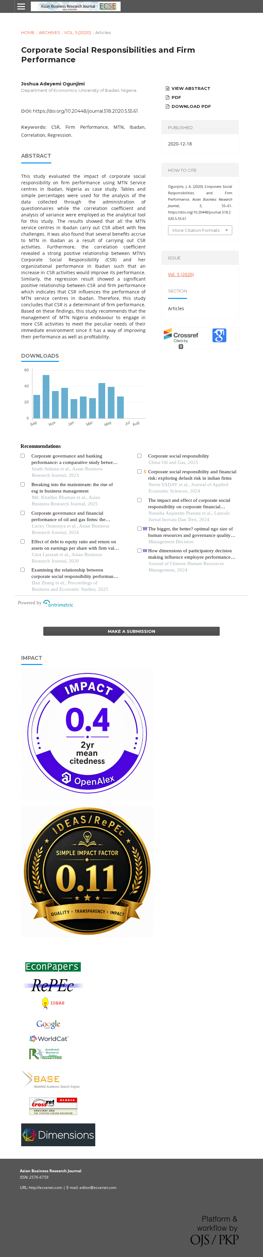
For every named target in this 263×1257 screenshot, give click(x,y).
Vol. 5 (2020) (77, 32)
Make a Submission (131, 631)
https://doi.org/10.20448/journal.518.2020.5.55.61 (85, 111)
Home (28, 32)
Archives (49, 32)
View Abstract (190, 88)
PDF (175, 97)
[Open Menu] (21, 6)
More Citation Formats (196, 230)
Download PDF (190, 106)
